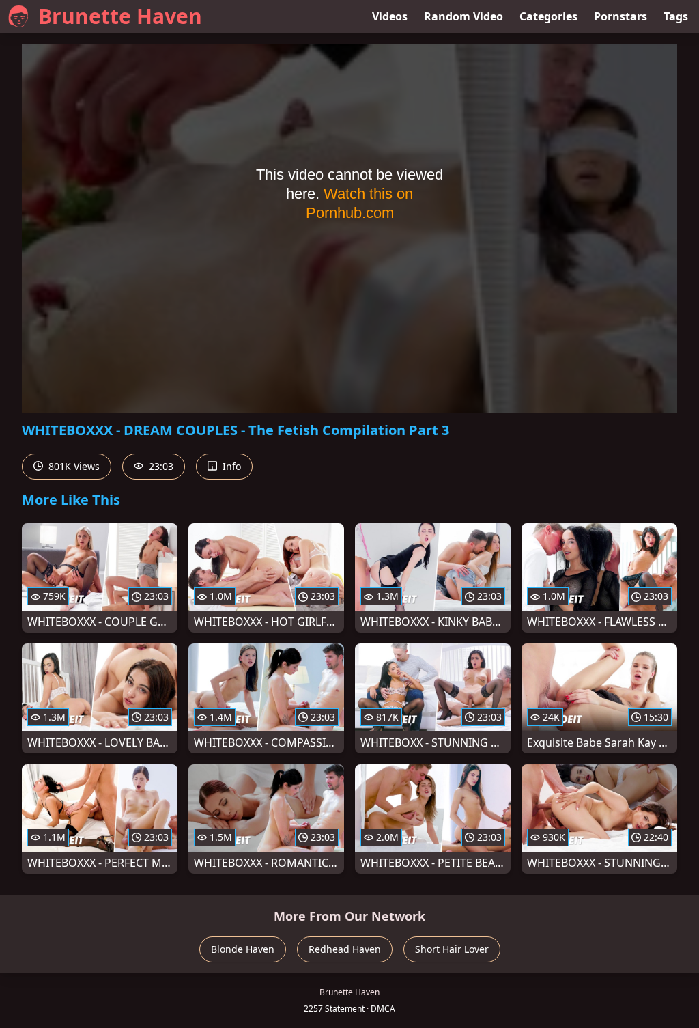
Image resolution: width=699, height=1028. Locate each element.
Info (230, 466)
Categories (548, 16)
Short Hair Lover (452, 949)
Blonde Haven (242, 949)
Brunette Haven (120, 16)
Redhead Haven (345, 949)
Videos (390, 16)
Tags (676, 16)
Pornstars (620, 16)
